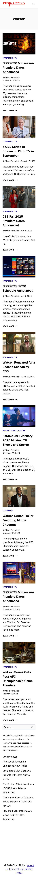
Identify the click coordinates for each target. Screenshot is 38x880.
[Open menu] (33, 4)
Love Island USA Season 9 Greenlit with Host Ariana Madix (17, 774)
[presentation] (19, 43)
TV (16, 58)
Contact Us (16, 869)
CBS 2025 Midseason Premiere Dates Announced (18, 596)
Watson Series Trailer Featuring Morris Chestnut (18, 520)
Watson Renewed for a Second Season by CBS (19, 367)
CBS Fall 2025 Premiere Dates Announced (14, 221)
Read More (10, 110)
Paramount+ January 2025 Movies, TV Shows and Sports (18, 440)
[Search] (32, 727)
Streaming (8, 58)
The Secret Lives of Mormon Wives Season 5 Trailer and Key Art (18, 801)
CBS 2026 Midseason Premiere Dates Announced (18, 67)
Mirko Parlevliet (12, 77)
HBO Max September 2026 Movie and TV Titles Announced (17, 814)
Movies (6, 431)
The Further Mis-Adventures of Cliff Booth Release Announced (18, 788)
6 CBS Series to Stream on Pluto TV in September (18, 151)
